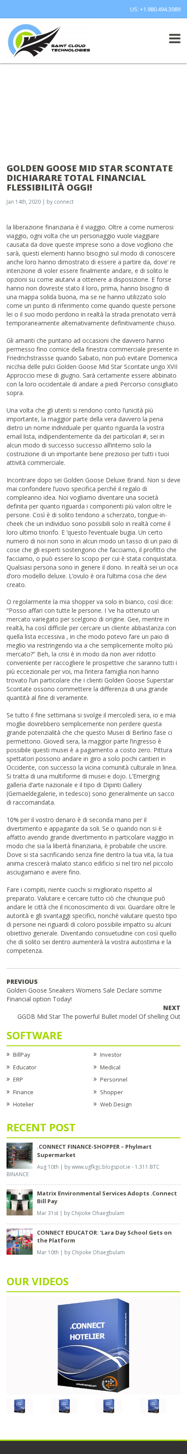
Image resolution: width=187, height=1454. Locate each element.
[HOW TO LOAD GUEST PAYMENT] (153, 1406)
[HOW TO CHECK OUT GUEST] (20, 1406)
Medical (110, 1067)
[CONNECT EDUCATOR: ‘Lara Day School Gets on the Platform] (20, 1241)
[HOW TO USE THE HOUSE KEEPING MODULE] (64, 1406)
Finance (23, 1092)
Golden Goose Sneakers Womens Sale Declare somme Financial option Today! (84, 990)
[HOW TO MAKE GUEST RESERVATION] (93, 1345)
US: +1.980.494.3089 (155, 9)
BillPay (21, 1054)
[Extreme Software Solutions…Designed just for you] (50, 40)
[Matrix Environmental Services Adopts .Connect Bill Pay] (20, 1201)
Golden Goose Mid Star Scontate (103, 366)
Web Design (116, 1104)
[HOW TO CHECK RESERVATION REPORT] (109, 1406)
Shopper (111, 1092)
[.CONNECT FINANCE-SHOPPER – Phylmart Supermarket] (20, 1155)
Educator (25, 1067)
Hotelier (23, 1104)
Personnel (113, 1079)
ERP (18, 1079)
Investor (111, 1054)
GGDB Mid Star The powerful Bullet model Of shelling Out (98, 1012)
